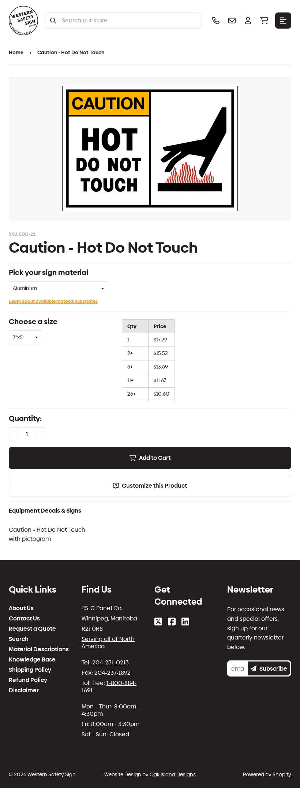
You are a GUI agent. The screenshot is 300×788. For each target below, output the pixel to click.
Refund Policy (28, 680)
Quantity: (25, 418)
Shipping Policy (30, 670)
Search (19, 639)
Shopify (282, 774)
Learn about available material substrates (53, 301)
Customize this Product (154, 486)
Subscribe (273, 668)
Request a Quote (32, 629)
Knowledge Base (32, 659)
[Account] (248, 20)
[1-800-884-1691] (216, 20)
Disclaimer (24, 690)
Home (16, 52)
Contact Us (24, 618)
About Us (21, 608)
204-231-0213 (110, 662)
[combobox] (129, 20)
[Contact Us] (232, 20)
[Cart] (264, 20)
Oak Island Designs (173, 774)
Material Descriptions (39, 649)
